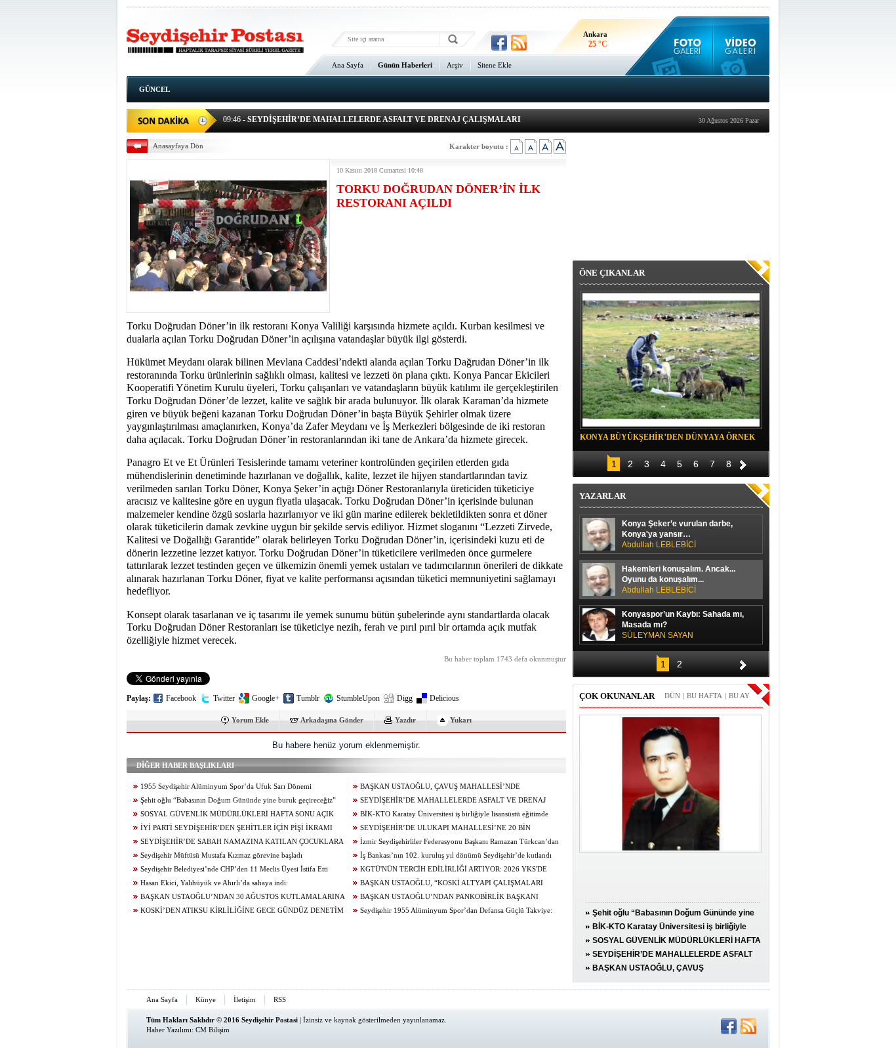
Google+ (265, 698)
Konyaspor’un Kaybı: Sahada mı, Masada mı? (683, 625)
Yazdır (405, 720)
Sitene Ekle (495, 65)
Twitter (224, 698)
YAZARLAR (602, 496)
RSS (280, 999)
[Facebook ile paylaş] (499, 43)
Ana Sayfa (347, 65)
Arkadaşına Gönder (331, 720)
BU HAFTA (704, 696)
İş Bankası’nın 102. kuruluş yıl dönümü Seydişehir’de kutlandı (456, 855)
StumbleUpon (358, 698)
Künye (205, 999)
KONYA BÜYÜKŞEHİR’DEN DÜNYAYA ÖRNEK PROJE (667, 439)
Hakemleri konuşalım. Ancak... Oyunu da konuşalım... (678, 579)
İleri (743, 463)
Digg (405, 698)
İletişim (245, 999)
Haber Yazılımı (169, 1030)
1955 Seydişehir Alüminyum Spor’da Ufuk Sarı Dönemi (226, 786)
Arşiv (455, 65)
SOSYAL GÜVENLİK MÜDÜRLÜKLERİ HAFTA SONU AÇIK (237, 814)
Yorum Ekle (250, 720)
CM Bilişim (212, 1030)
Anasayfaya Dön (178, 146)
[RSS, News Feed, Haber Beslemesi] (519, 43)
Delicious (444, 698)
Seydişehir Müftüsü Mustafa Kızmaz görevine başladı (221, 855)
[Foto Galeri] (684, 45)
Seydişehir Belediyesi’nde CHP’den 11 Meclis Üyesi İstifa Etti (234, 869)
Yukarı (461, 720)
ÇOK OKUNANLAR (617, 696)
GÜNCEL (154, 89)
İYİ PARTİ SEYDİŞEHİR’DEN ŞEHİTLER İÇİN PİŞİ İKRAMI (236, 827)
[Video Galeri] (741, 45)
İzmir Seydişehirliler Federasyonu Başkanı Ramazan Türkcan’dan (459, 841)
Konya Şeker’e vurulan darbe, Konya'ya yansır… (677, 534)
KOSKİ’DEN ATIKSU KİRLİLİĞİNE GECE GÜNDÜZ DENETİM (242, 910)
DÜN (672, 696)
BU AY (739, 696)
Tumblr (307, 698)
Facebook (181, 698)
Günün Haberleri (405, 65)
